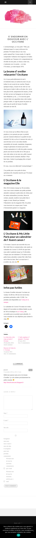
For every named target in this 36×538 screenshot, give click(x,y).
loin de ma (13, 151)
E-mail (6, 420)
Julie (6, 370)
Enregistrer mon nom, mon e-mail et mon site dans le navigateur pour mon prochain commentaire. (7, 447)
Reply (30, 370)
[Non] (34, 531)
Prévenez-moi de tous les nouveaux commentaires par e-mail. (10, 463)
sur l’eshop (20, 311)
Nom (5, 413)
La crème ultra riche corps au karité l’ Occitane (9, 339)
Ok (18, 535)
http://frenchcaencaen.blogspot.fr (13, 382)
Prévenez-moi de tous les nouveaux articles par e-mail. (10, 476)
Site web (6, 427)
